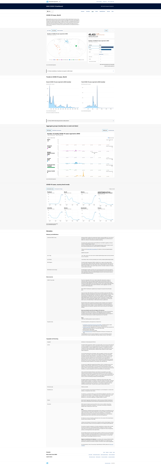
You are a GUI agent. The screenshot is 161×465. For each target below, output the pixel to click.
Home (104, 452)
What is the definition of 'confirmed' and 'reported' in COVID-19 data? (61, 71)
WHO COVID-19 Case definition (92, 249)
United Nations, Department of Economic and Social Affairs (92, 324)
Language (104, 1)
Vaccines (108, 11)
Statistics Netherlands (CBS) (87, 331)
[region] (55, 200)
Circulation (88, 11)
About (114, 452)
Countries (110, 452)
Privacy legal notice (107, 463)
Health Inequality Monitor (104, 454)
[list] (63, 97)
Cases (93, 11)
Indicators (107, 452)
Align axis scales (111, 137)
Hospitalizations (102, 11)
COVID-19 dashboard (112, 454)
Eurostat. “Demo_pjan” (86, 327)
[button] (57, 47)
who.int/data (90, 454)
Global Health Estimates (96, 454)
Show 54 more (101, 54)
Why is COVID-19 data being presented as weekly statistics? (59, 120)
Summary (82, 11)
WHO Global (98, 1)
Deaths (96, 11)
